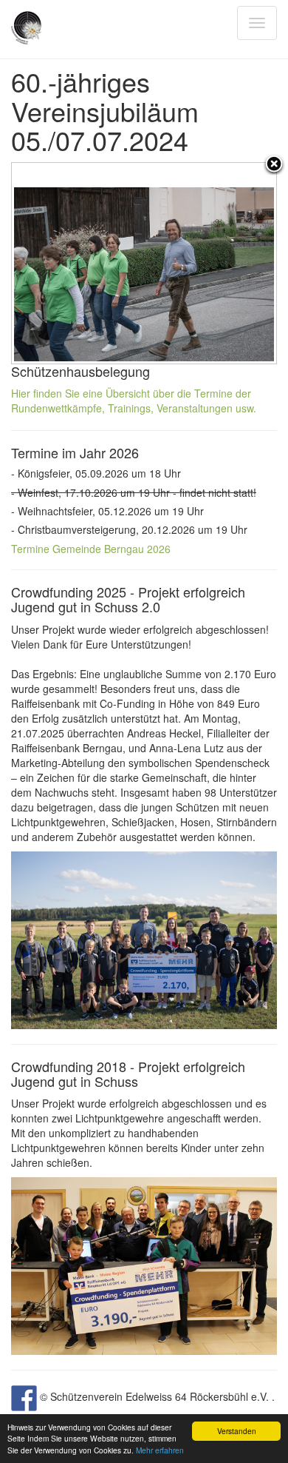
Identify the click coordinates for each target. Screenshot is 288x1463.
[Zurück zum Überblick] (274, 165)
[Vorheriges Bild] (58, 263)
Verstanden (236, 1430)
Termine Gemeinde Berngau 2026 (91, 548)
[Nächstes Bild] (230, 263)
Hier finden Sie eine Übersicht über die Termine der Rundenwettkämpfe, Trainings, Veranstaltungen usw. (133, 400)
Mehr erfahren (160, 1450)
